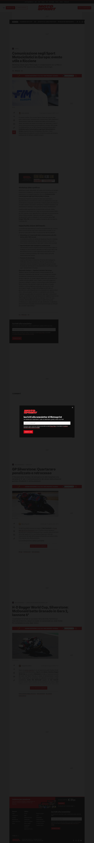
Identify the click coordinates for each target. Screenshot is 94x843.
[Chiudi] (72, 407)
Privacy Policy (53, 426)
